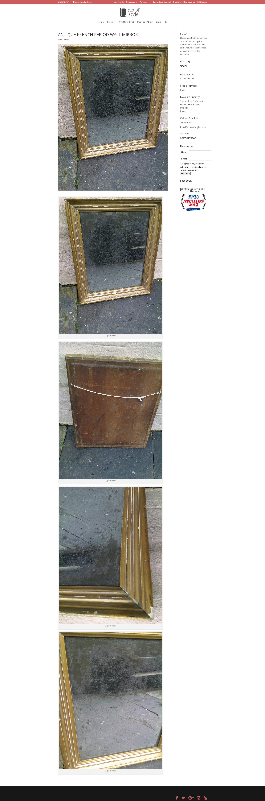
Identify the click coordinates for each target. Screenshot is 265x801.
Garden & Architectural (162, 2)
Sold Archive (202, 2)
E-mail (184, 158)
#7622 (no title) (126, 22)
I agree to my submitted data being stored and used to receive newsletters (193, 167)
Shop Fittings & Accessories (184, 2)
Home (101, 22)
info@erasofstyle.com (193, 127)
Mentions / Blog (145, 22)
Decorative (130, 2)
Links (158, 22)
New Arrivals (119, 2)
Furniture (143, 2)
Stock (110, 22)
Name (184, 152)
